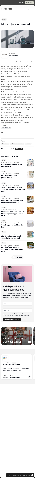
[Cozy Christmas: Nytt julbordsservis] (17, 175)
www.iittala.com (6, 128)
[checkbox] (3, 314)
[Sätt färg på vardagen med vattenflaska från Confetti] (17, 235)
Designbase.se (13, 55)
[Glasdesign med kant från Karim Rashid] (17, 224)
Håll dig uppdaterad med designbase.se (19, 475)
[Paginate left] (3, 336)
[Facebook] (17, 61)
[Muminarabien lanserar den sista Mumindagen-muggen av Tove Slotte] (17, 212)
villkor (8, 315)
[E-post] (28, 61)
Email (4, 307)
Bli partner (29, 2)
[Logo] (6, 9)
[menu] (33, 9)
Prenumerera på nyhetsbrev (11, 319)
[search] (28, 9)
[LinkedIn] (20, 61)
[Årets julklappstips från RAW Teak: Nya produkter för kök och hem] (17, 187)
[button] (29, 342)
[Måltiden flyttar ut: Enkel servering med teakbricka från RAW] (17, 247)
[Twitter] (24, 61)
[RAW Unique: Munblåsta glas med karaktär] (17, 163)
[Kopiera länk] (31, 61)
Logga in (20, 2)
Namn (4, 300)
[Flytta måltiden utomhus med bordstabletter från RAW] (17, 200)
